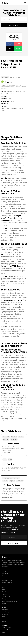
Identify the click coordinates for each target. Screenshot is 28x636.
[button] (25, 2)
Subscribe (4, 619)
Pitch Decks (5, 77)
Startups (4, 599)
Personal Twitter (6, 630)
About (3, 616)
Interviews (5, 573)
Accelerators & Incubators (9, 601)
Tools (3, 587)
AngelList (20, 108)
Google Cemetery (7, 582)
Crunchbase (13, 108)
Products (4, 589)
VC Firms (4, 603)
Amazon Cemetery (7, 585)
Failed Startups (6, 596)
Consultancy (5, 612)
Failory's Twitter (6, 627)
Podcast (4, 578)
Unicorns (4, 594)
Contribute (5, 614)
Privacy (4, 621)
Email (3, 632)
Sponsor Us (5, 609)
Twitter (3, 110)
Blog (3, 575)
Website (7, 108)
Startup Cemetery (7, 580)
